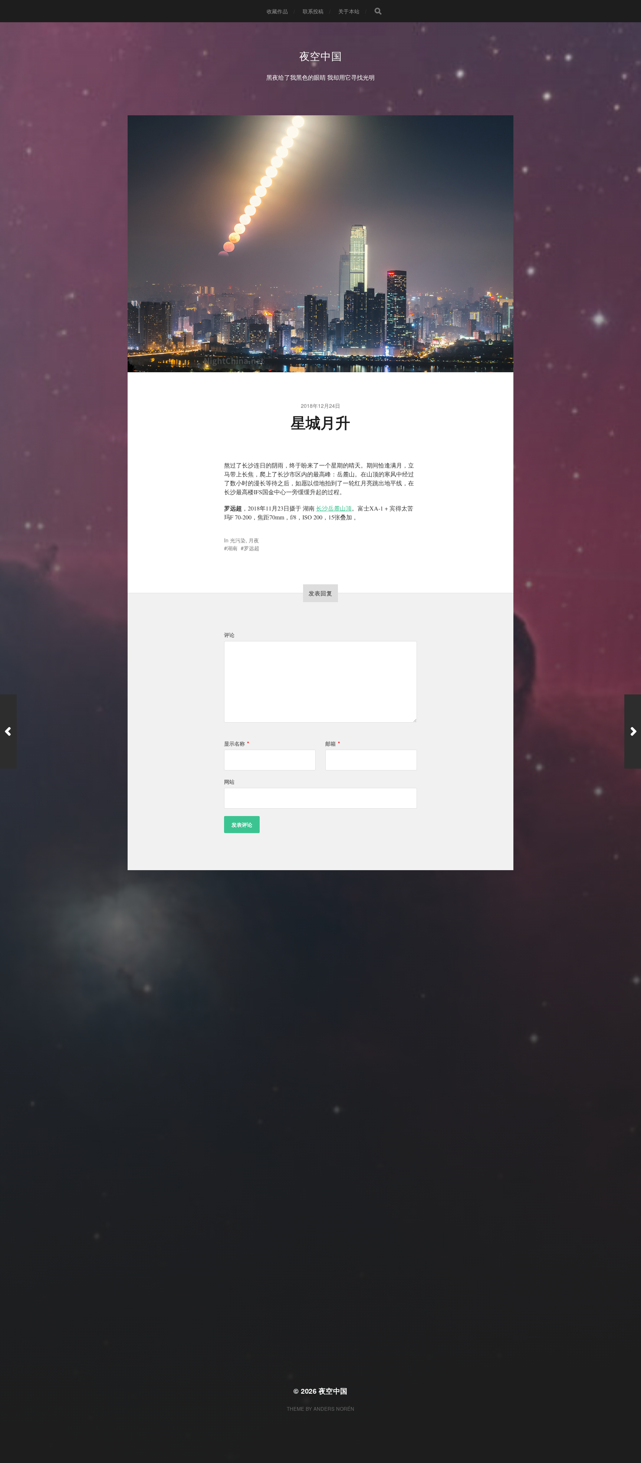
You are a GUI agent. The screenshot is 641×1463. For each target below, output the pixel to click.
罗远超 (251, 548)
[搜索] (378, 11)
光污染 (238, 540)
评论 (229, 634)
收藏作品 (277, 11)
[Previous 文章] (8, 731)
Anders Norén (333, 1408)
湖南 (232, 548)
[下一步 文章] (632, 731)
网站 (229, 781)
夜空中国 (320, 55)
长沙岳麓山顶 (334, 508)
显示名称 (236, 743)
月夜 (254, 540)
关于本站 (348, 11)
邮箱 (332, 743)
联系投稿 (313, 11)
